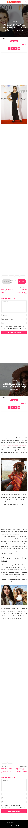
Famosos (11, 276)
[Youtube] (19, 826)
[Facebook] (9, 48)
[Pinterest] (15, 48)
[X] (12, 48)
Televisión (14, 41)
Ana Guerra (5, 276)
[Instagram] (11, 826)
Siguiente (21, 281)
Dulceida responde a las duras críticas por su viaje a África (7, 291)
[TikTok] (14, 826)
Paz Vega (23, 276)
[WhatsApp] (19, 48)
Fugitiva (17, 276)
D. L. (4, 38)
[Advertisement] (14, 69)
